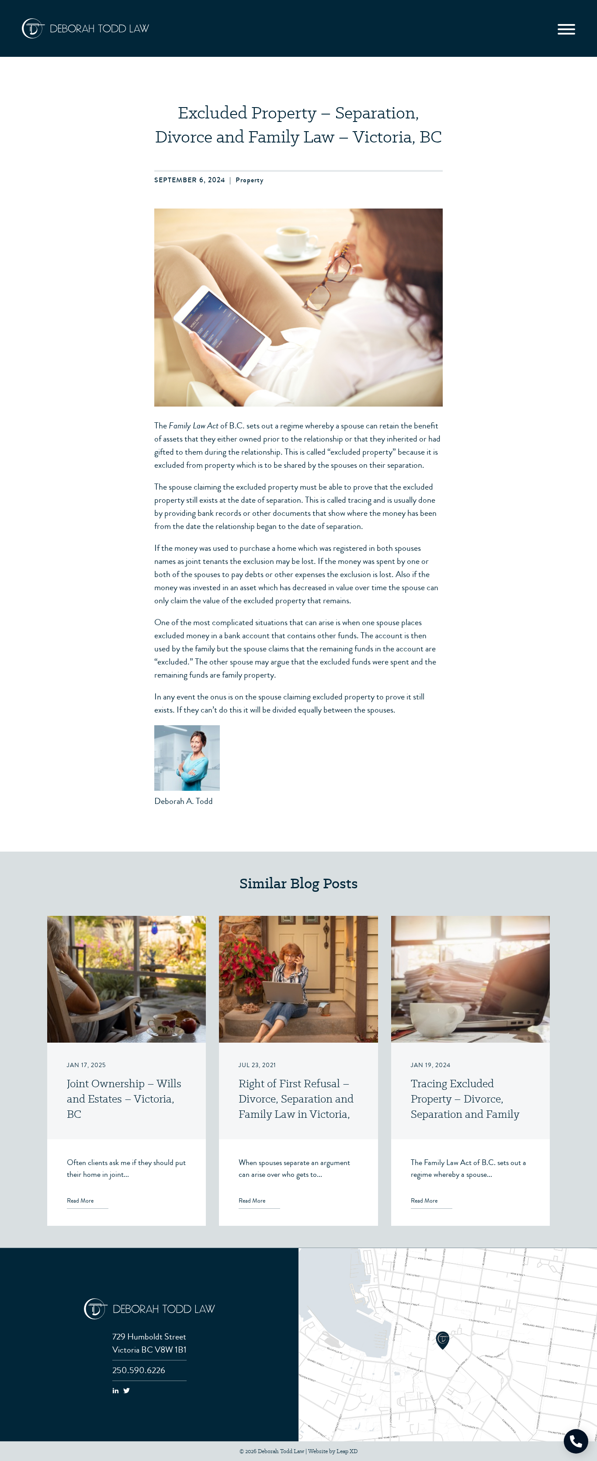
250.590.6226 (138, 1370)
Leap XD (347, 1451)
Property (250, 180)
